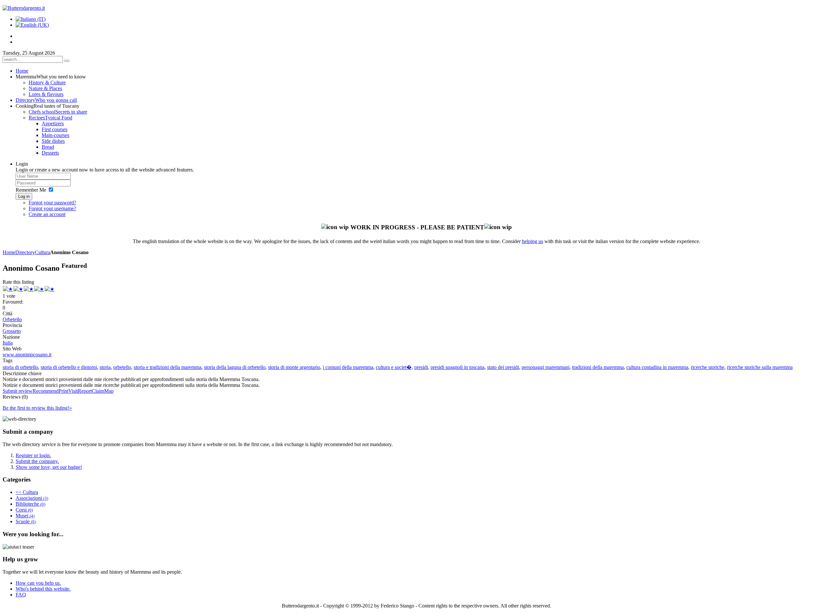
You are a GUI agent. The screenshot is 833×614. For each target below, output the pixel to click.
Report (85, 391)
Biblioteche (30, 504)
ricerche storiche (707, 367)
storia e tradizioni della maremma (167, 367)
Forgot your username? (52, 208)
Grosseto (12, 331)
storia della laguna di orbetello (235, 367)
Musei (25, 515)
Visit (73, 391)
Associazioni (32, 498)
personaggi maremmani (545, 367)
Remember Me (31, 190)
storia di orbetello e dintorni (69, 367)
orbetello (122, 367)
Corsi (24, 509)
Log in (24, 196)
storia (105, 367)
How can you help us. (38, 583)
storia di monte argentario (294, 367)
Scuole (26, 521)
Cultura (42, 252)
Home (9, 252)
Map (109, 391)
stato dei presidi (503, 367)
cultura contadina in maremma (657, 367)
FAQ (21, 594)
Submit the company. (37, 461)
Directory (25, 252)
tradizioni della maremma (598, 367)
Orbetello (12, 319)
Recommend (46, 391)
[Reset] (66, 61)
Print (63, 391)
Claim (98, 391)
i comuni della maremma (348, 367)
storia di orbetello (20, 367)
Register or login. (33, 455)
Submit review (18, 391)
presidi (421, 367)
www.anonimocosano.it (27, 354)
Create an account (47, 214)
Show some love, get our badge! (49, 467)
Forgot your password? (52, 202)
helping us (532, 241)
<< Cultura (27, 492)
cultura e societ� (394, 367)
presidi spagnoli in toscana (457, 367)
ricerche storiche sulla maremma (760, 367)
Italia (8, 343)
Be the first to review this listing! (37, 408)
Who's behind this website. (43, 589)
